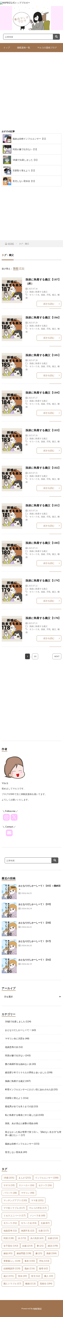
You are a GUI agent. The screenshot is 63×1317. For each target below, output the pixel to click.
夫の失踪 (37, 1238)
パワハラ (10, 1192)
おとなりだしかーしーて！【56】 (35, 959)
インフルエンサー (46, 1177)
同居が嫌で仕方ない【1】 (25, 149)
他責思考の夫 (11, 1047)
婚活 (53, 1245)
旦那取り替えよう (14, 1098)
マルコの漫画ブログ (47, 47)
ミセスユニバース (15, 1215)
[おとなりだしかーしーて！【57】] (9, 947)
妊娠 (27, 1245)
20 (35, 656)
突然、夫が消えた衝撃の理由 (19, 1123)
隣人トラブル (12, 1283)
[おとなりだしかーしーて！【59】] (9, 910)
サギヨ (9, 1185)
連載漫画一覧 (23, 47)
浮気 (49, 295)
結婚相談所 (12, 1268)
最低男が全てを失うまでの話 (19, 1106)
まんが (24, 1177)
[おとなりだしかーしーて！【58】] (9, 928)
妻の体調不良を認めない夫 (18, 1064)
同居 (9, 1238)
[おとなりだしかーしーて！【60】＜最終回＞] (9, 891)
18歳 (9, 1177)
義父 (54, 295)
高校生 (46, 1283)
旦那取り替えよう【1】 (24, 170)
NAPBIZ (37, 1308)
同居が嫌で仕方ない (15, 1055)
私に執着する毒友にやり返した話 (21, 1115)
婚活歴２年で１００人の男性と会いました (26, 1072)
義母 (43, 1268)
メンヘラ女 (37, 1215)
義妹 (30, 1268)
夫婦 (53, 1238)
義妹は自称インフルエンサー (19, 1143)
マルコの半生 (38, 1208)
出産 (43, 1230)
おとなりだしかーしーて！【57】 (35, 941)
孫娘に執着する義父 (38, 292)
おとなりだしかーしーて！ (18, 1030)
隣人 (48, 1276)
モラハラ (10, 1223)
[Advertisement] (31, 93)
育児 (35, 1276)
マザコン (27, 1192)
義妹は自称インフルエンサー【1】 (30, 138)
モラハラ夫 (34, 295)
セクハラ (45, 1185)
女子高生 (11, 1245)
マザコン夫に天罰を (15, 1038)
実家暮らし (12, 1261)
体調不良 (27, 1230)
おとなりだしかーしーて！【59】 (35, 904)
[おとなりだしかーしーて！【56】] (9, 965)
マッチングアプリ (15, 1200)
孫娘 (43, 295)
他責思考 (10, 1230)
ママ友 (37, 1200)
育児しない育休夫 (14, 1152)
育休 (22, 1276)
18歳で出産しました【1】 (25, 160)
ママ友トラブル (14, 1208)
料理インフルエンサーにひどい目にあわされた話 (29, 1089)
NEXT (56, 656)
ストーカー (26, 1185)
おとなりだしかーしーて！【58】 (35, 922)
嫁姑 (8, 1253)
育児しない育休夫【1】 (24, 181)
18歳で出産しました (15, 1021)
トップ (6, 47)
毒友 (30, 1261)
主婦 (45, 1223)
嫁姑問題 (24, 1253)
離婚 (30, 1283)
